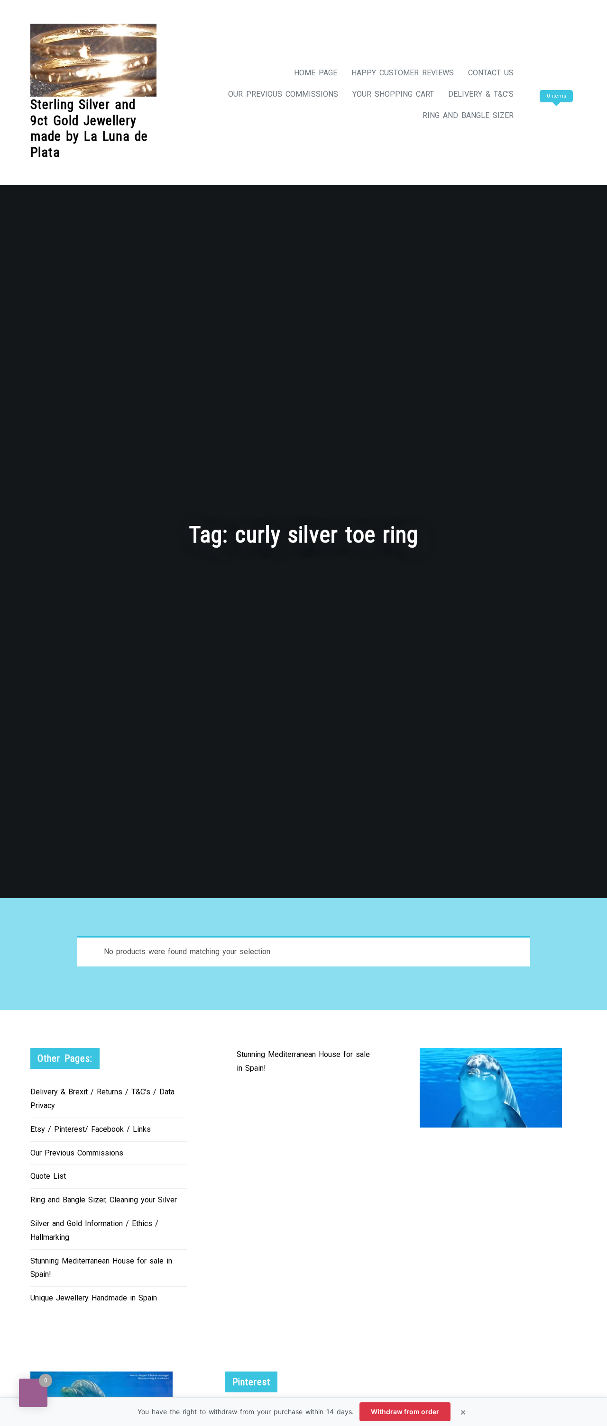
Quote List (48, 1176)
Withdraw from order (405, 1412)
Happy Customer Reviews (402, 72)
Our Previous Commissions (283, 94)
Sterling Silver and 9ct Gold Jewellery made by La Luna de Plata (89, 128)
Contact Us (491, 72)
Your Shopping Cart (393, 94)
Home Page (315, 72)
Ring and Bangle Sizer (468, 115)
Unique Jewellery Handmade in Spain (93, 1297)
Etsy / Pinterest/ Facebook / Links (90, 1129)
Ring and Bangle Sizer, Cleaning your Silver (103, 1199)
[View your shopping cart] (555, 115)
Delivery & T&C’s (481, 94)
